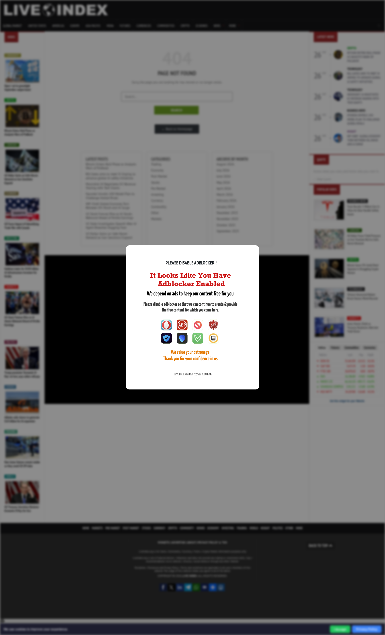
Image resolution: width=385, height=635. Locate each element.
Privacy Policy (366, 629)
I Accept (340, 629)
